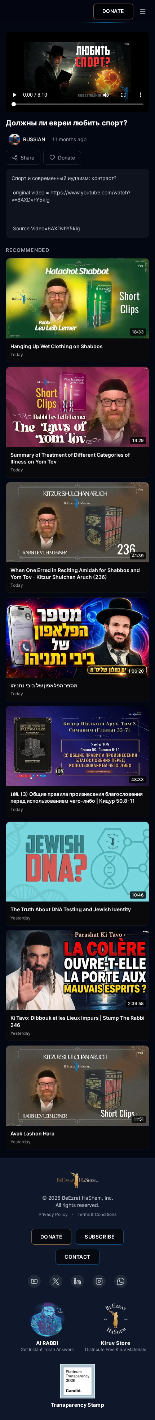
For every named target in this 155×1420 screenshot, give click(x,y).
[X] (55, 1281)
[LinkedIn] (77, 1281)
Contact (77, 1257)
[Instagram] (99, 1281)
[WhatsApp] (120, 1281)
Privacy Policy (53, 1214)
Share (27, 158)
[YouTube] (34, 1281)
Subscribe (100, 1237)
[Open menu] (142, 11)
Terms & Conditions (97, 1214)
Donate (113, 11)
